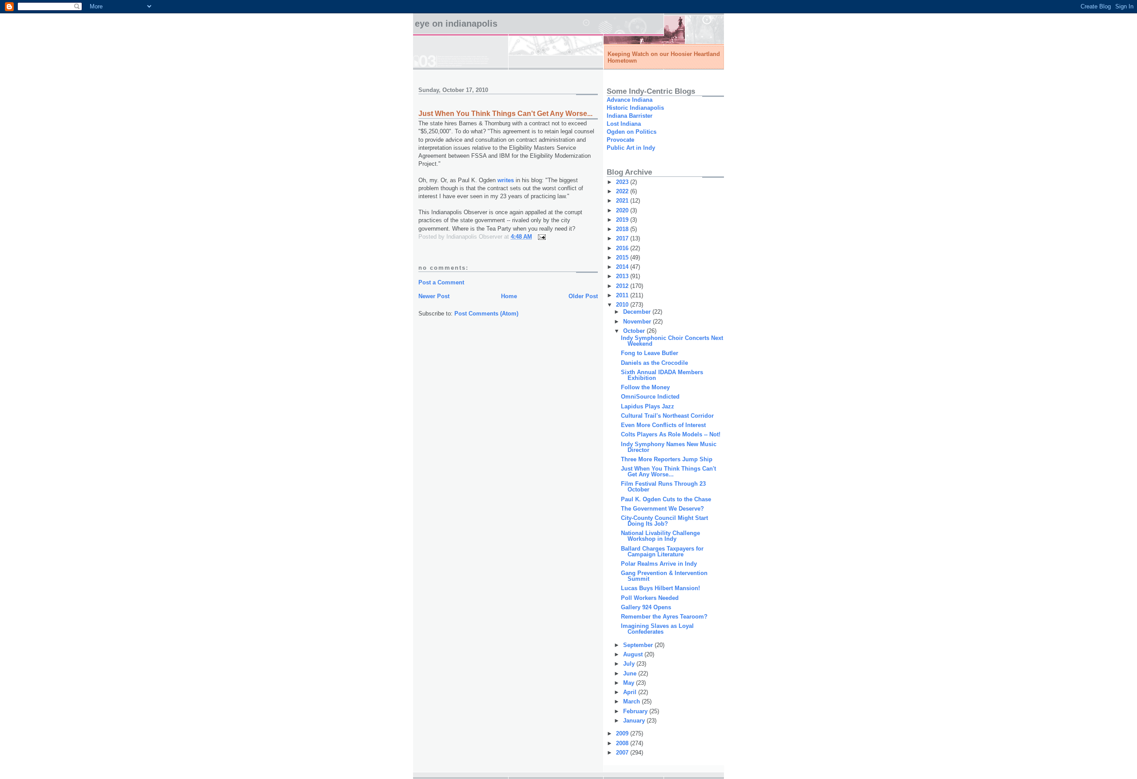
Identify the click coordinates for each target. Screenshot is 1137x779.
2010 (623, 304)
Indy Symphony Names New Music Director (668, 447)
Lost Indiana (624, 123)
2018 (623, 229)
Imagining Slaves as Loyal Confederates (657, 629)
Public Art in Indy (631, 147)
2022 (623, 191)
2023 (623, 182)
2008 (623, 743)
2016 (623, 248)
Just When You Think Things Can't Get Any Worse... (668, 471)
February (636, 711)
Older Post (583, 296)
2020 (623, 210)
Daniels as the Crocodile (654, 363)
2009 (623, 733)
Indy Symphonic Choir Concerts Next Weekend (672, 341)
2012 (623, 286)
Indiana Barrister (629, 115)
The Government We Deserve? (662, 508)
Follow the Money (645, 387)
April (630, 692)
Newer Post (433, 296)
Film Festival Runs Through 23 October (663, 486)
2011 (623, 295)
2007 (623, 752)
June (630, 673)
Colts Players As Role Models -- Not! (670, 434)
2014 (623, 267)
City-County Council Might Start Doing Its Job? (664, 521)
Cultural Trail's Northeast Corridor (667, 415)
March (632, 701)
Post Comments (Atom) (486, 313)
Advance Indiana (629, 99)
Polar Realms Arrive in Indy (659, 563)
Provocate (620, 139)
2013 (623, 276)
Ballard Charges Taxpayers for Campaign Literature (662, 551)
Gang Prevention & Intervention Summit (664, 576)
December (637, 311)
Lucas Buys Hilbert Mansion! (660, 588)
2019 (623, 219)
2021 (623, 200)
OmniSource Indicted (650, 396)
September (639, 645)
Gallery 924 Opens (646, 607)
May (629, 682)
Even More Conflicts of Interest (663, 425)
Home (509, 296)
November (638, 321)
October (635, 331)
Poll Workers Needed (650, 598)
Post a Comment (441, 282)
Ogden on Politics (631, 131)
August (633, 654)
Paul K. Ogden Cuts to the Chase (666, 499)
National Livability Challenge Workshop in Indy (660, 536)
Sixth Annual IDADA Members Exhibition (662, 375)
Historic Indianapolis (635, 107)
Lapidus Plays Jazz (647, 406)
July (629, 663)
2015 (623, 257)
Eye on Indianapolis (456, 23)
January (635, 720)
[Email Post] (541, 236)
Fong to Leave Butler (649, 353)
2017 (623, 238)
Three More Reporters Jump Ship (666, 459)
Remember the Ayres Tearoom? (664, 616)
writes (505, 180)
